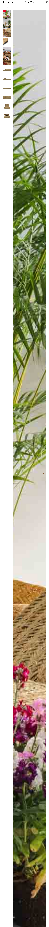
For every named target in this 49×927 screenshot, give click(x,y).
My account (28, 2)
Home (4, 7)
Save (5, 10)
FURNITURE (7, 7)
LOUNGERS (12, 7)
